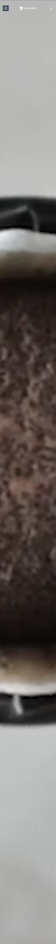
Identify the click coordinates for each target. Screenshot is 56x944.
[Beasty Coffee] (28, 8)
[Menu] (6, 8)
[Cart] (51, 8)
